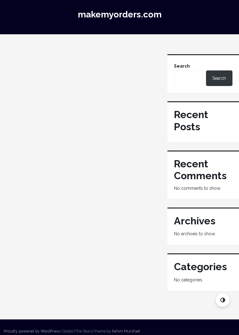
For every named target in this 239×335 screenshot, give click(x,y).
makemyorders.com (120, 14)
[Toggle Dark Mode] (223, 300)
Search (182, 66)
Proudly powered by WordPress (32, 331)
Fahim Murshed (126, 331)
